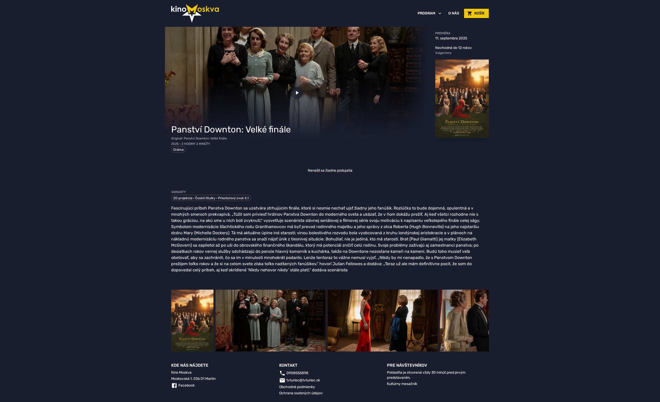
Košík (479, 13)
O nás (453, 13)
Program (426, 13)
